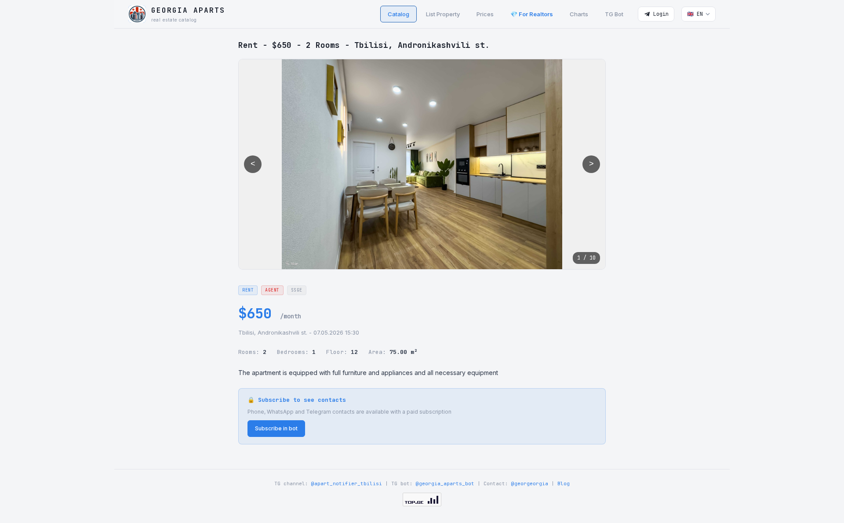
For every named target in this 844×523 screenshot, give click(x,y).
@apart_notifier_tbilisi (346, 483)
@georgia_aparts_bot (445, 483)
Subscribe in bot (276, 428)
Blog (563, 483)
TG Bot (614, 14)
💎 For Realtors (531, 14)
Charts (579, 14)
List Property (443, 14)
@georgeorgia (529, 483)
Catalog (398, 14)
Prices (485, 14)
